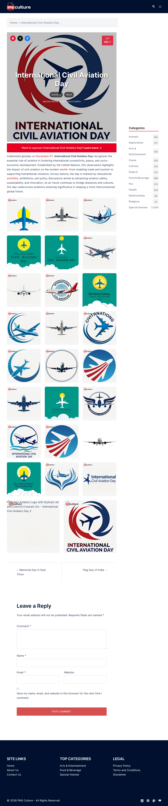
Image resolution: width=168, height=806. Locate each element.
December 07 (44, 156)
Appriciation (136, 142)
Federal (133, 171)
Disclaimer (119, 774)
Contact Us (14, 774)
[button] (153, 6)
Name (21, 655)
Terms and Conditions (126, 770)
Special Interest (51, 101)
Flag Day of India (93, 569)
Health (133, 189)
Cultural (133, 166)
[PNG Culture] (19, 6)
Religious (134, 201)
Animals (133, 136)
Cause (132, 160)
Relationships (137, 195)
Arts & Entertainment (137, 151)
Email (21, 672)
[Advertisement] (144, 72)
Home (13, 22)
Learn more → (93, 147)
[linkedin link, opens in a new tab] (142, 800)
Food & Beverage (139, 177)
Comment (24, 626)
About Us (13, 770)
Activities (56, 94)
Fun (131, 183)
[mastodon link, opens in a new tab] (154, 800)
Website (69, 672)
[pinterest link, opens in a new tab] (148, 800)
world (63, 169)
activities (12, 178)
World (69, 94)
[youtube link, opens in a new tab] (159, 800)
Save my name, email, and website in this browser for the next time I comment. (59, 695)
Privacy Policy (122, 765)
